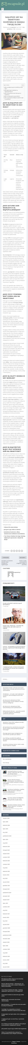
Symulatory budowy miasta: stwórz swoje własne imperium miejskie (13, 745)
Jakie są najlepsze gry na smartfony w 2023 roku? (14, 88)
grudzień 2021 (6, 885)
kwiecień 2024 (6, 846)
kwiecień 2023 (6, 860)
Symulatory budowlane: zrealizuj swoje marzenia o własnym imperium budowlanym (13, 791)
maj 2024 (5, 843)
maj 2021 (5, 910)
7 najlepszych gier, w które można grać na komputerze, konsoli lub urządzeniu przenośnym (13, 668)
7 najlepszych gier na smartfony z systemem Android (12, 1019)
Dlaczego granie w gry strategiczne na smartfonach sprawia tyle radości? (12, 734)
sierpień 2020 (6, 942)
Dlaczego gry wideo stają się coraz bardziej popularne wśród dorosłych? (12, 979)
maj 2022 (5, 867)
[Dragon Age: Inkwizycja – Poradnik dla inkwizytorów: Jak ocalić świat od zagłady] (14, 616)
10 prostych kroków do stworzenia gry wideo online (12, 995)
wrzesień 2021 (6, 896)
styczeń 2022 (6, 882)
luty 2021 (5, 921)
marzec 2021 (6, 917)
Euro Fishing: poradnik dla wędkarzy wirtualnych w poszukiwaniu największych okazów (13, 739)
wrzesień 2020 (6, 938)
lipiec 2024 (5, 839)
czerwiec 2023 (6, 857)
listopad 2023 (6, 850)
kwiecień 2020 (6, 956)
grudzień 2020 (6, 928)
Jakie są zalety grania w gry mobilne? (12, 96)
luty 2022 (5, 878)
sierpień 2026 (6, 818)
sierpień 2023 (6, 853)
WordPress (14, 1043)
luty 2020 (5, 963)
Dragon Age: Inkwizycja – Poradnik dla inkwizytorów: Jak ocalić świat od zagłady (13, 627)
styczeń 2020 (6, 967)
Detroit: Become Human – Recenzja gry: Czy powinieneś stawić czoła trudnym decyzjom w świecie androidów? (13, 781)
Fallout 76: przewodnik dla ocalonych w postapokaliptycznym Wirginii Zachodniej (11, 1032)
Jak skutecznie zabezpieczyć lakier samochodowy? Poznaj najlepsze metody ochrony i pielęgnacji (13, 701)
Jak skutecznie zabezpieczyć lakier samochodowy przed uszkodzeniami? (12, 707)
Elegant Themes (16, 1041)
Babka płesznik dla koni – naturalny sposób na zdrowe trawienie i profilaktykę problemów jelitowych (14, 712)
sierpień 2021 (6, 899)
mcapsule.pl (13, 27)
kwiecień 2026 (6, 825)
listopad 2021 (6, 889)
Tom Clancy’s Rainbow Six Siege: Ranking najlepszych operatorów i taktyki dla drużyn (14, 537)
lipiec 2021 (5, 903)
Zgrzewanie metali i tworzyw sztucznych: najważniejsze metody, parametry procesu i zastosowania (14, 689)
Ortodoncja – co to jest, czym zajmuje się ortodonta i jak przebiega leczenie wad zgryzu (13, 695)
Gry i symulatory (7, 759)
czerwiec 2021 (6, 906)
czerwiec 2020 (6, 949)
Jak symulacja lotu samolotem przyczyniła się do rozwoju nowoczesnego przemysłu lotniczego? (13, 728)
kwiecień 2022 (6, 871)
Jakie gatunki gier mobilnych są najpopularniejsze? (11, 91)
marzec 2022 (6, 875)
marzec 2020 (6, 960)
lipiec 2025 (5, 828)
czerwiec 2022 (6, 864)
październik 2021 (7, 892)
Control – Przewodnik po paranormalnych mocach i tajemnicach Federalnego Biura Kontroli (14, 648)
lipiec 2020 (5, 945)
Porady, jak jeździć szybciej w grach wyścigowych (12, 604)
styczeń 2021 (6, 924)
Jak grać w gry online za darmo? (12, 529)
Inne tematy (6, 762)
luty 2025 (5, 832)
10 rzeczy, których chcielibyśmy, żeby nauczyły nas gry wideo (16, 798)
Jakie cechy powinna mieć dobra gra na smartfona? (13, 94)
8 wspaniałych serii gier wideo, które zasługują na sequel (13, 1014)
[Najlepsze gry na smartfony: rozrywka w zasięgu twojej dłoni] (14, 41)
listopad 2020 (6, 931)
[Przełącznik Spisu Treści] (22, 85)
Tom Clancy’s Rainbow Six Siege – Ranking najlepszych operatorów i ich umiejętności (12, 990)
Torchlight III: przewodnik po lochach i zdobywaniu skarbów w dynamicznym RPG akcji (13, 1010)
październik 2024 (7, 836)
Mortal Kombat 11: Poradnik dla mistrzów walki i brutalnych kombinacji (13, 1005)
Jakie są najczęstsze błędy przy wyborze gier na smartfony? (14, 98)
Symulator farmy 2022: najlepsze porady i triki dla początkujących (13, 723)
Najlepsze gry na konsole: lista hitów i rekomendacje (11, 1000)
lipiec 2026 (5, 821)
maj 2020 (5, 953)
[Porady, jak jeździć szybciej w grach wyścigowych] (14, 593)
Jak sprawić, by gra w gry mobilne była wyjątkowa (13, 1028)
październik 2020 (7, 935)
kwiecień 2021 (6, 913)
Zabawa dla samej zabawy (11, 527)
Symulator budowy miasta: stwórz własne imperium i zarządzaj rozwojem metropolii (14, 806)
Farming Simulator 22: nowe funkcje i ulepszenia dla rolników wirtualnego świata (16, 772)
